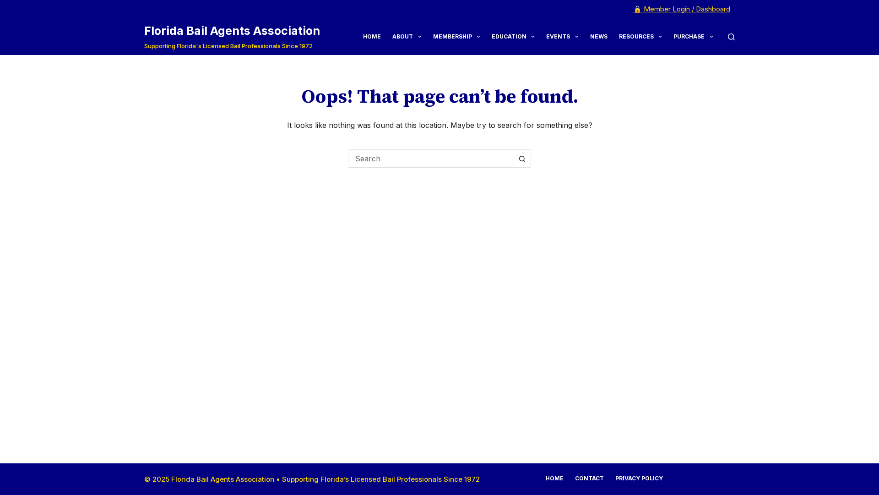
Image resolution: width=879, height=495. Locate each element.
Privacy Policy (639, 478)
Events (558, 36)
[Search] (731, 36)
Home (372, 36)
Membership (452, 36)
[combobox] (430, 158)
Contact (589, 478)
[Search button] (522, 158)
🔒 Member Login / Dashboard (681, 9)
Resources (636, 36)
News (599, 36)
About (402, 36)
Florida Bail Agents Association (232, 31)
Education (509, 36)
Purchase (689, 36)
